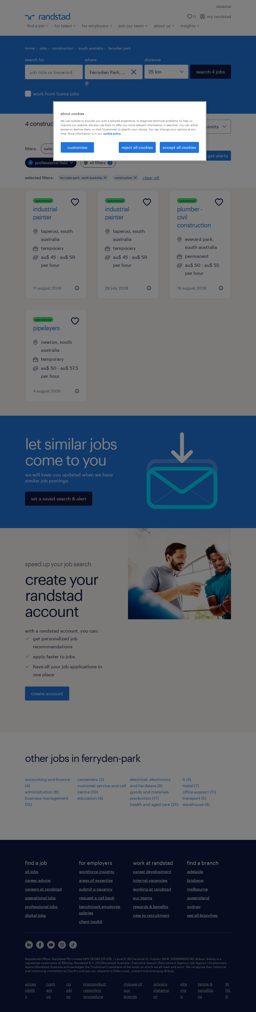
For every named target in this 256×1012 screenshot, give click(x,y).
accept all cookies (179, 147)
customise (77, 147)
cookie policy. (112, 133)
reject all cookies (137, 147)
